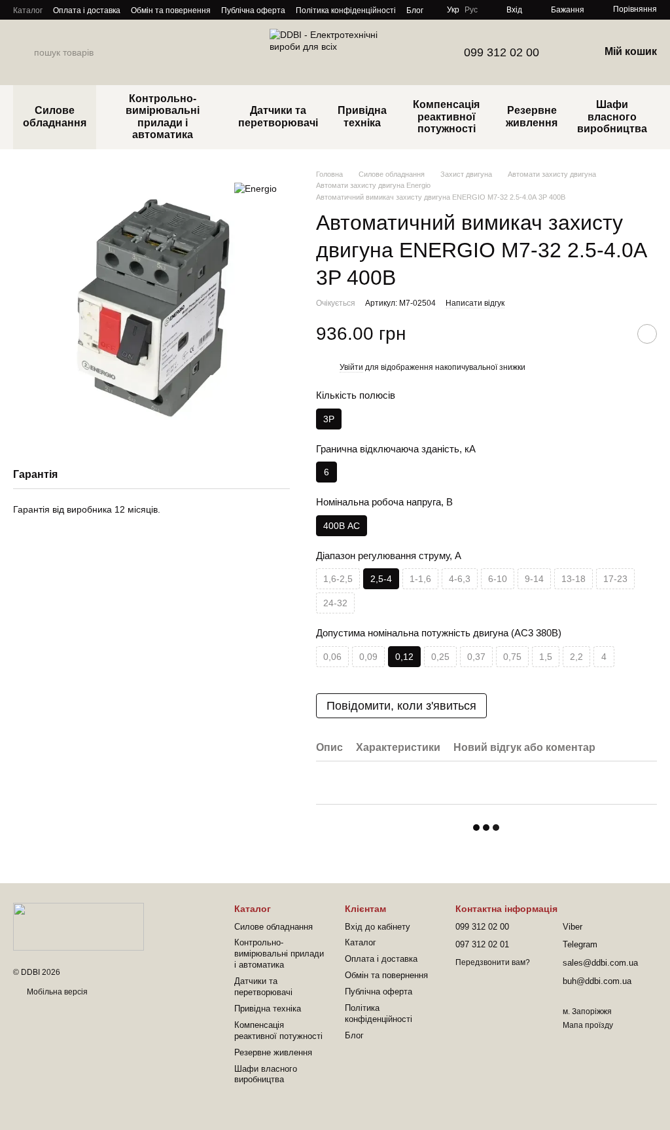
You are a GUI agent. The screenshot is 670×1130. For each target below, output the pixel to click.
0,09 (368, 656)
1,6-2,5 (338, 579)
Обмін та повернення (171, 10)
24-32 (335, 603)
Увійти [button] (351, 367)
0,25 (440, 656)
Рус (471, 10)
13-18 (573, 579)
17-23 (615, 579)
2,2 (576, 656)
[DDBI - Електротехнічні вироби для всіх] (78, 926)
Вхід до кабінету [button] (377, 927)
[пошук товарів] (23, 52)
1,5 (545, 656)
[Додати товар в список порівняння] (614, 334)
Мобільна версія (56, 991)
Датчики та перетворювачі (278, 116)
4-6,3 (459, 579)
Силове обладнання (54, 116)
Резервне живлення (531, 116)
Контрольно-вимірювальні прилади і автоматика (163, 116)
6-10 (497, 579)
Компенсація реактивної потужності (446, 116)
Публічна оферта (253, 10)
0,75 (512, 656)
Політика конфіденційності (346, 10)
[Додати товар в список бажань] (647, 334)
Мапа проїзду (588, 1025)
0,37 (476, 656)
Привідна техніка (362, 116)
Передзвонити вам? (492, 962)
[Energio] (255, 188)
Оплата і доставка (86, 10)
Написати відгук (475, 303)
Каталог (28, 10)
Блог (414, 10)
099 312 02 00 (501, 52)
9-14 (534, 579)
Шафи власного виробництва (612, 116)
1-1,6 (420, 579)
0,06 (332, 656)
